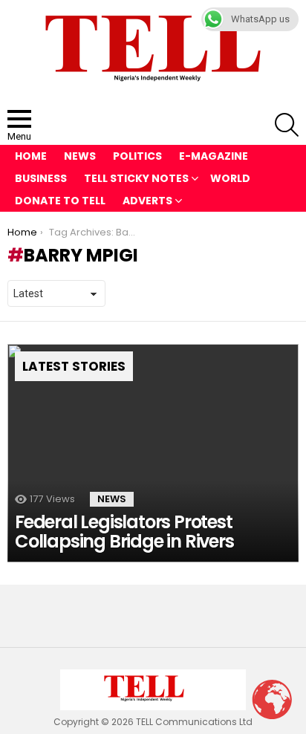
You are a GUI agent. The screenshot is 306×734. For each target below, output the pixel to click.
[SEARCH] (287, 124)
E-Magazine (213, 156)
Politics (137, 156)
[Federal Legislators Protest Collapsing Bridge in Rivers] (153, 453)
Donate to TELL (60, 200)
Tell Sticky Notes (136, 178)
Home (31, 156)
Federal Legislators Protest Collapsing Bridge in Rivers (124, 531)
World (230, 178)
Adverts (147, 200)
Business (41, 178)
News (80, 156)
